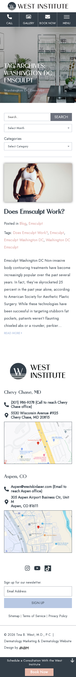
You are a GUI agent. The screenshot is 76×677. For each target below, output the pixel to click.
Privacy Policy (57, 616)
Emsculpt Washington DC (24, 240)
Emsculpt (36, 223)
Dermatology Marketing (20, 641)
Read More (12, 333)
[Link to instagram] (27, 568)
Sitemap (14, 616)
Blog (22, 223)
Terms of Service (34, 616)
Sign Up (38, 603)
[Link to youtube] (37, 568)
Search (61, 117)
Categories (12, 138)
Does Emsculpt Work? (34, 212)
